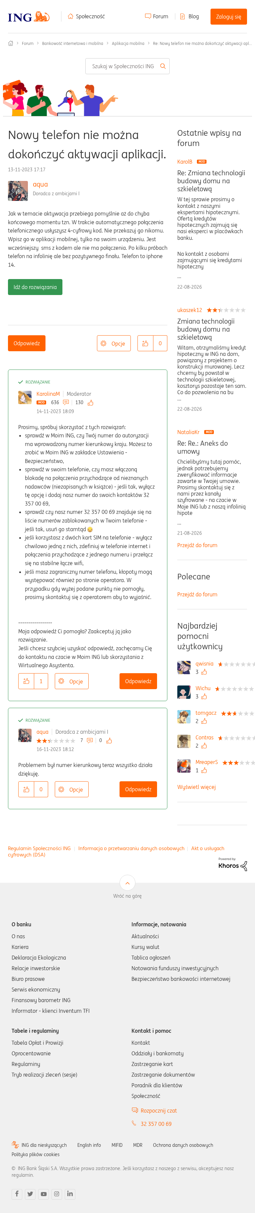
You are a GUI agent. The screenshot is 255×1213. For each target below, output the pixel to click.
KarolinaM (48, 393)
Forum (160, 16)
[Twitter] (30, 1194)
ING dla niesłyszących (44, 1145)
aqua (40, 184)
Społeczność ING (10, 43)
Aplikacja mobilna (128, 43)
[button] (145, 343)
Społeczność (90, 16)
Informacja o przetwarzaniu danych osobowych (131, 848)
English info (89, 1145)
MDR (137, 1145)
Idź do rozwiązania (35, 287)
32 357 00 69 (156, 1124)
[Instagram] (56, 1194)
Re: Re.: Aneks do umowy (202, 447)
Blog (194, 16)
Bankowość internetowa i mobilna (72, 43)
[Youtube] (43, 1194)
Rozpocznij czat (159, 1110)
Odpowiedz (27, 343)
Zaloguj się (228, 16)
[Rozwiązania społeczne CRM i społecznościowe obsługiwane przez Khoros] (233, 863)
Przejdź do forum (197, 545)
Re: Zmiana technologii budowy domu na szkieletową (211, 181)
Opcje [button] (118, 343)
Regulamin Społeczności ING (39, 848)
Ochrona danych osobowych (183, 1145)
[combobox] (127, 66)
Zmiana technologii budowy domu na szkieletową (206, 329)
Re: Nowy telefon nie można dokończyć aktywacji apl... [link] (202, 43)
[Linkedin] (70, 1194)
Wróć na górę (127, 896)
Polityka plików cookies (35, 1154)
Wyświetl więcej (196, 787)
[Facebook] (17, 1194)
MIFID (117, 1145)
